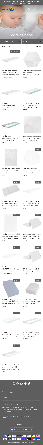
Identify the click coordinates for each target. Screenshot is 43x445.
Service (5, 398)
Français (20, 425)
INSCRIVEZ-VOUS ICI (10, 404)
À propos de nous (9, 392)
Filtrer (25, 41)
